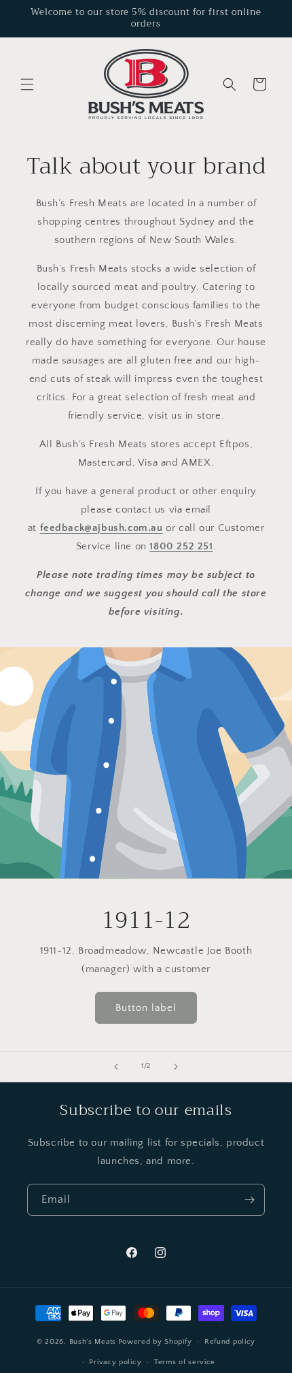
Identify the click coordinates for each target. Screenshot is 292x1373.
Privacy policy (115, 1362)
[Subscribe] (249, 1200)
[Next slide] (176, 1067)
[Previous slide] (116, 1067)
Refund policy (229, 1342)
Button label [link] (146, 1007)
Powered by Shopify (155, 1341)
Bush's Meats (92, 1341)
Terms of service (184, 1362)
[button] (27, 84)
